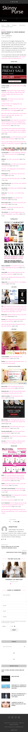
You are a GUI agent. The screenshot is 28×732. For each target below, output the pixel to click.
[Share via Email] (18, 521)
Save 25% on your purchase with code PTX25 (11, 178)
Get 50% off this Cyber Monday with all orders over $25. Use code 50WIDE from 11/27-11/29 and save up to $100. (13, 511)
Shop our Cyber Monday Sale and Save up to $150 (13, 277)
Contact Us (21, 722)
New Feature (15, 676)
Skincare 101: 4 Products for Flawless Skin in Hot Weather (18, 686)
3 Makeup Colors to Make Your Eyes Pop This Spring (18, 704)
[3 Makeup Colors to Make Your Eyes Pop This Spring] (5, 704)
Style (8, 25)
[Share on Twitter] (15, 521)
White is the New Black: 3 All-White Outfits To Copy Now (18, 695)
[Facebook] (9, 717)
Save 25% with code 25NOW (16, 85)
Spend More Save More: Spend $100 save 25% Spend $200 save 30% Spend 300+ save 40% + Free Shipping (13, 115)
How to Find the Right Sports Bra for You (12, 670)
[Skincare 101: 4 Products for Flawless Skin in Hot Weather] (5, 687)
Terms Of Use (7, 722)
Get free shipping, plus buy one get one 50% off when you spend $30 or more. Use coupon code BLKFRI (13, 504)
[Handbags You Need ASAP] (14, 570)
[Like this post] (11, 521)
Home (2, 25)
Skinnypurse (9, 35)
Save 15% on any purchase (7, 500)
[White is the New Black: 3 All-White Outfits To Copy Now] (5, 696)
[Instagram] (16, 717)
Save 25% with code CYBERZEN (18, 183)
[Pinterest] (19, 717)
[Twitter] (12, 1)
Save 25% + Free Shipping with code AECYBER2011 (13, 168)
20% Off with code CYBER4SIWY (15, 188)
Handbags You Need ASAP (14, 579)
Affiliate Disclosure (14, 724)
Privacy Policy (15, 722)
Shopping (14, 25)
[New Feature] (5, 678)
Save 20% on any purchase (13, 159)
